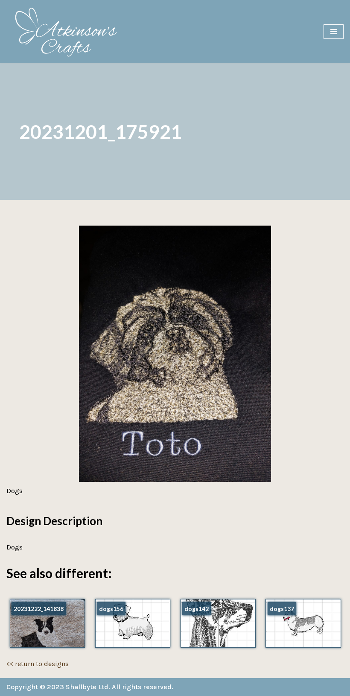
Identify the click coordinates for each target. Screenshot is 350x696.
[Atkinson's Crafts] (70, 31)
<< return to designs (37, 664)
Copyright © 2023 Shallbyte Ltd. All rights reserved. (89, 687)
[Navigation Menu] (334, 31)
